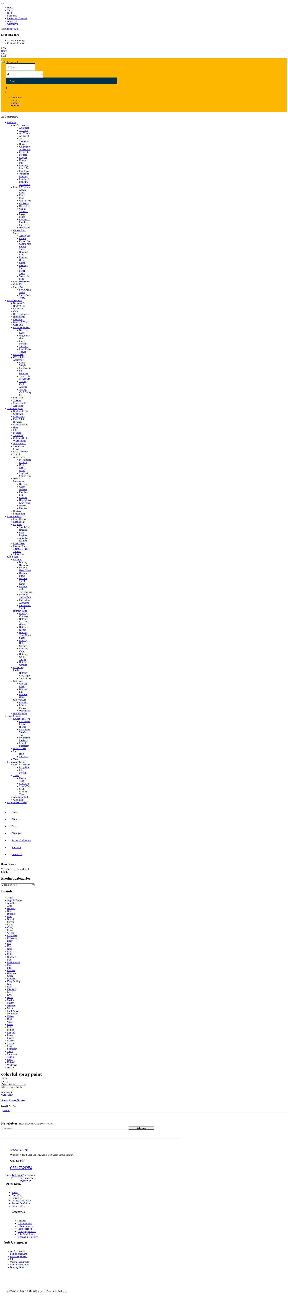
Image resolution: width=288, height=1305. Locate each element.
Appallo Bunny (14, 900)
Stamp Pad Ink (20, 403)
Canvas (22, 238)
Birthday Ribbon (23, 628)
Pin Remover (23, 372)
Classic (10, 932)
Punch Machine (23, 342)
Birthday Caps (23, 650)
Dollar (10, 954)
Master (10, 1003)
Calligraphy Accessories (24, 148)
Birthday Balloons (23, 563)
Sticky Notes (19, 554)
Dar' (9, 946)
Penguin (11, 1032)
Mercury (11, 1005)
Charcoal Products (23, 153)
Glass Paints (25, 200)
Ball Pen (23, 484)
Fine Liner (24, 171)
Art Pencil (24, 136)
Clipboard (18, 414)
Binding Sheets (20, 411)
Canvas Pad (24, 241)
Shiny (10, 1051)
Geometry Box (20, 424)
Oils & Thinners (23, 210)
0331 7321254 (21, 1167)
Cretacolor (12, 938)
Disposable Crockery (17, 802)
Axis (9, 905)
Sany (9, 1046)
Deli (9, 951)
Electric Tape (22, 779)
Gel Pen (23, 497)
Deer (9, 949)
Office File (18, 354)
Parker (10, 1027)
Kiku (9, 984)
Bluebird (11, 914)
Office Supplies (14, 300)
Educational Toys (21, 718)
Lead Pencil (24, 503)
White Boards (19, 441)
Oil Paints (23, 203)
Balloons (17, 559)
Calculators (18, 308)
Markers (23, 505)
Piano (10, 1035)
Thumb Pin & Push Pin (24, 377)
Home (10, 7)
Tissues (22, 351)
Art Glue (23, 130)
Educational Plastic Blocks (24, 724)
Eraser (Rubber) (20, 451)
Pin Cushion (25, 368)
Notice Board (22, 469)
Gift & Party (13, 557)
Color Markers (23, 488)
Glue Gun (18, 325)
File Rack (17, 319)
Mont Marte (12, 1013)
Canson (10, 922)
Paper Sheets (19, 543)
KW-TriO (11, 989)
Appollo (11, 903)
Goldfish (11, 978)
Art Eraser (24, 128)
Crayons (23, 157)
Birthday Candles (23, 663)
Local (10, 992)
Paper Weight (22, 364)
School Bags (19, 513)
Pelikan (10, 1030)
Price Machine (23, 771)
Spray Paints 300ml (25, 291)
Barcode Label (23, 331)
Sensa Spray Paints (13, 1100)
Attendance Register (24, 539)
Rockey (11, 1040)
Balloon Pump (23, 574)
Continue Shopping (16, 43)
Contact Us (12, 23)
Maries (10, 1000)
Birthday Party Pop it (24, 674)
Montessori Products (24, 739)
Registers (17, 511)
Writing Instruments (18, 480)
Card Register (23, 534)
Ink (14, 430)
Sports (16, 751)
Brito (9, 916)
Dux (9, 959)
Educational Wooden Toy (24, 732)
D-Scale (17, 432)
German (11, 970)
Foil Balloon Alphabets (25, 601)
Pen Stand (18, 397)
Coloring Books (20, 438)
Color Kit (17, 284)
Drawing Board (23, 258)
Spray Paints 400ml (25, 296)
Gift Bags (17, 681)
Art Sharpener (24, 140)
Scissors (17, 400)
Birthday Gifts (20, 611)
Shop (9, 10)
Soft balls (23, 756)
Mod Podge (12, 1011)
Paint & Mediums (21, 187)
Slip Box (23, 346)
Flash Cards (18, 416)
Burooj (10, 919)
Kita (9, 986)
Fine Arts (11, 122)
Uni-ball (11, 1062)
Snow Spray (25, 678)
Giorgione (12, 973)
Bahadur (11, 908)
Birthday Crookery (23, 614)
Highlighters (19, 316)
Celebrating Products (18, 668)
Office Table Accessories (19, 358)
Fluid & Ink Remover (18, 420)
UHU (10, 1059)
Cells (15, 311)
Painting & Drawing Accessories (24, 182)
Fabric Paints (22, 196)
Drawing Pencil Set (24, 167)
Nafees (10, 1016)
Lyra (9, 994)
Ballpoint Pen (19, 303)
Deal (9, 13)
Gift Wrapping (20, 713)
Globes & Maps (20, 322)
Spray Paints (19, 287)
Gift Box (23, 702)
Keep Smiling (13, 981)
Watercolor (24, 227)
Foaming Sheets (23, 266)
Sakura (10, 1043)
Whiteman (12, 1065)
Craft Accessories (21, 281)
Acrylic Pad (24, 235)
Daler (9, 941)
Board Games (19, 748)
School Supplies (14, 408)
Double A (11, 957)
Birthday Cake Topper (23, 657)
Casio (10, 924)
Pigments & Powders (24, 221)
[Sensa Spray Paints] (11, 1087)
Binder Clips (19, 306)
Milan (10, 1008)
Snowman (12, 1054)
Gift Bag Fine (23, 690)
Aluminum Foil (20, 797)
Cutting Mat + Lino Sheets (25, 247)
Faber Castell (13, 962)
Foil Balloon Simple (25, 606)
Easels (22, 262)
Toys (15, 759)
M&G (10, 997)
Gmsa (10, 976)
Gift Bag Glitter (23, 695)
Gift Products (19, 700)
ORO (9, 1021)
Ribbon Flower (22, 706)
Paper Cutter (25, 349)
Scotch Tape (25, 786)
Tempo (10, 1057)
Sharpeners (18, 446)
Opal (9, 1019)
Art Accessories (20, 125)
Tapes (16, 775)
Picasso (10, 1038)
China (10, 930)
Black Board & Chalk (25, 461)
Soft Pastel (24, 225)
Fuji (9, 967)
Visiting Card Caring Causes (25, 392)
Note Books (19, 522)
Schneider (12, 1048)
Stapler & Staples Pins (25, 474)
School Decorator (24, 744)
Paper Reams (19, 519)
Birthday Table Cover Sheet (25, 635)
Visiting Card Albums (23, 384)
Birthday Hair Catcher (23, 643)
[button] (4, 48)
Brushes (23, 144)
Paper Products (14, 516)
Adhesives (18, 405)
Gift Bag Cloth (23, 685)
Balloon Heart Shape (25, 569)
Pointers (23, 508)
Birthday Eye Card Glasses (23, 622)
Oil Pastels (24, 206)
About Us (11, 21)
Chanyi (10, 927)
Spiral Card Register (24, 528)
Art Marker (24, 133)
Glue (15, 427)
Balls (21, 754)
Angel (10, 897)
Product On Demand (17, 18)
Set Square (18, 435)
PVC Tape (24, 783)
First (9, 965)
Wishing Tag (25, 710)
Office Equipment (21, 327)
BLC (9, 911)
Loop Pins (24, 767)
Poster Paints (22, 215)
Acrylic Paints (22, 191)
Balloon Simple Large (23, 581)
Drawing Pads (23, 253)
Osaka (10, 1024)
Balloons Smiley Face (25, 596)
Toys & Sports (14, 716)
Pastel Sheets (22, 272)
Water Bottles (19, 443)
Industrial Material (21, 764)
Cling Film (18, 799)
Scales (16, 449)
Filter (4, 1078)
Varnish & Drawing (24, 175)
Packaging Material (16, 762)
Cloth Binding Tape (23, 792)
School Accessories (18, 455)
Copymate (12, 935)
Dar (9, 943)
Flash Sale (12, 15)
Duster (22, 465)
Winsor (10, 1067)
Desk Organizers (21, 314)
